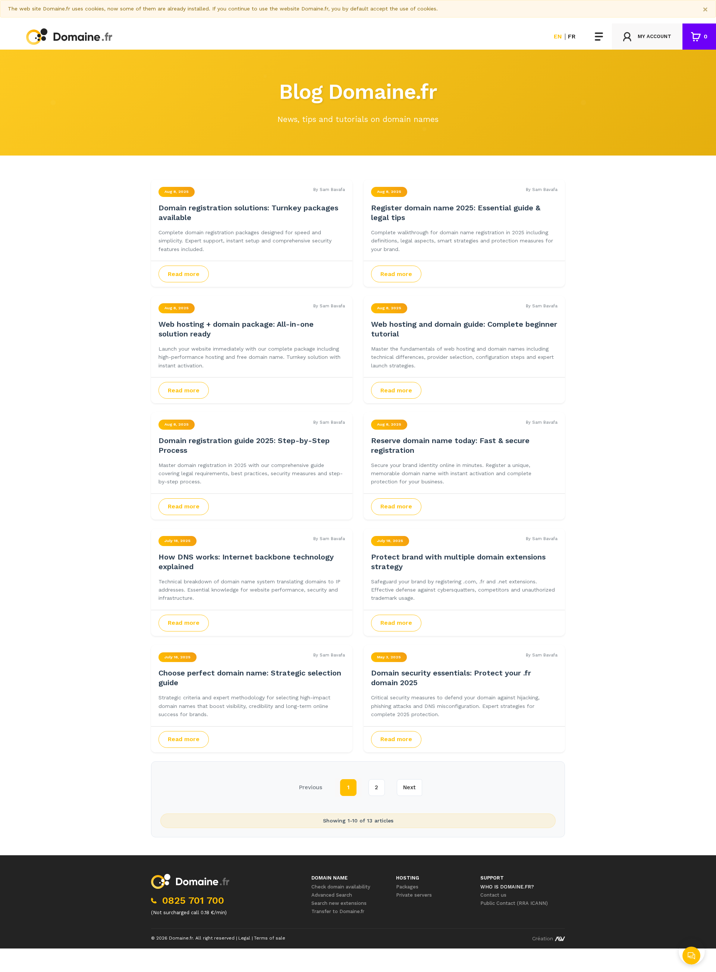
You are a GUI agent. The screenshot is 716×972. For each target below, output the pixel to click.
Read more (184, 274)
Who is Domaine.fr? (507, 887)
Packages (407, 887)
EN (558, 37)
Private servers (414, 895)
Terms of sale (269, 938)
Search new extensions (339, 903)
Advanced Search (331, 895)
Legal (244, 938)
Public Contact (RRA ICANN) (514, 903)
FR (571, 37)
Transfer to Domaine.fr (337, 911)
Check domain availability (340, 887)
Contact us (493, 895)
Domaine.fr (181, 938)
